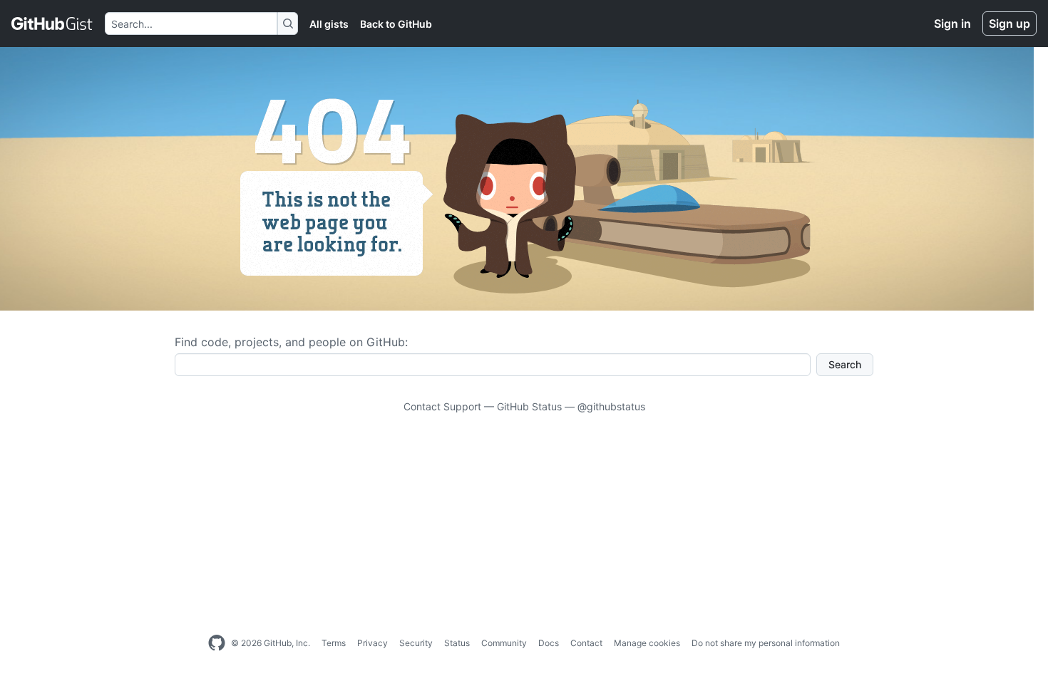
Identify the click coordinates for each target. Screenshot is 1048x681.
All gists (329, 24)
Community (504, 643)
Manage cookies (647, 643)
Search (844, 364)
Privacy (372, 643)
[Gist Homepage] (52, 23)
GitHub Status (529, 406)
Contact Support (442, 406)
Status (457, 643)
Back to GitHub (396, 24)
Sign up (1009, 23)
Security (416, 643)
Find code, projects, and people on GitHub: (291, 342)
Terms (334, 643)
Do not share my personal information (766, 643)
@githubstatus (611, 406)
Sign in (952, 23)
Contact (586, 643)
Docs (548, 643)
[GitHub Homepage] (216, 643)
